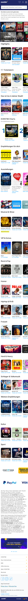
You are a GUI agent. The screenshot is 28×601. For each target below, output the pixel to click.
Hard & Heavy (7, 356)
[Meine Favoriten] (20, 2)
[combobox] (12, 7)
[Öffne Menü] (26, 2)
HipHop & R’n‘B (7, 301)
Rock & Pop (5, 261)
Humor (4, 281)
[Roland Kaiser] (8, 27)
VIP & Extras (6, 238)
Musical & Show (7, 212)
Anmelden (18, 598)
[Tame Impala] (8, 37)
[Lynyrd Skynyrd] (20, 37)
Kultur (3, 424)
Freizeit (4, 322)
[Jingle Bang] (20, 27)
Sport (3, 444)
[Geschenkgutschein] (11, 205)
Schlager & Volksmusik (10, 376)
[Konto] (23, 2)
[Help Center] (14, 543)
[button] (14, 551)
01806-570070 (5, 594)
